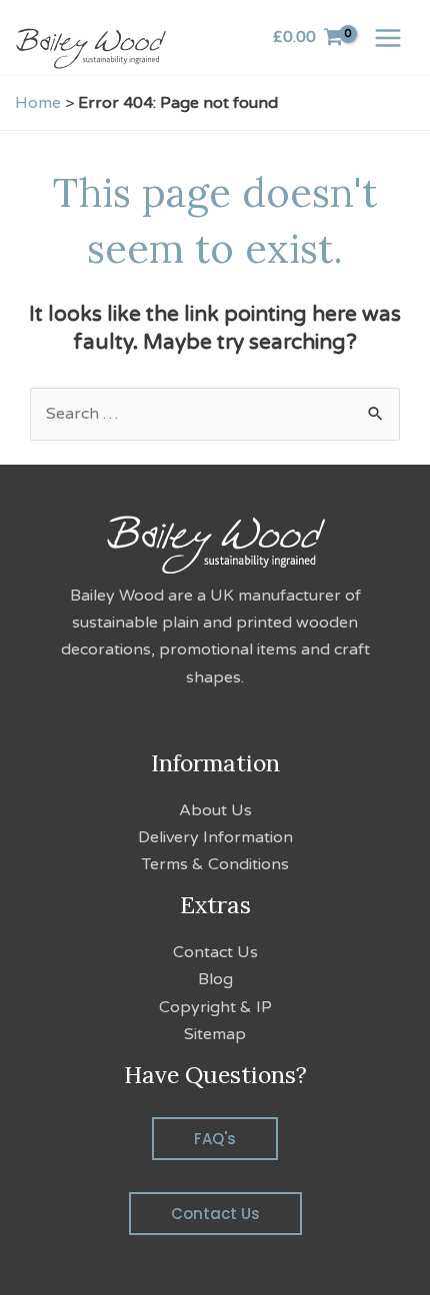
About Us (215, 810)
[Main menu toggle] (388, 37)
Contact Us (215, 952)
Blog (215, 979)
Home (38, 103)
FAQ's (215, 1138)
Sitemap (215, 1034)
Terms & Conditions (215, 864)
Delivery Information (215, 837)
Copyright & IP (215, 1007)
